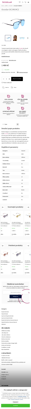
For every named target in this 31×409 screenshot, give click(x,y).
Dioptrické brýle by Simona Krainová (10, 320)
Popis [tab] (6, 124)
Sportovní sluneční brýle (7, 318)
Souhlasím (15, 405)
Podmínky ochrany (22, 396)
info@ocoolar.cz (5, 374)
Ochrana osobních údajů (7, 364)
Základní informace (6, 358)
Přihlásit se (15, 296)
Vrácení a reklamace (6, 337)
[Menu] (28, 2)
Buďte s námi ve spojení (7, 360)
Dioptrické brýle (5, 312)
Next (28, 207)
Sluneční (23, 151)
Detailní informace (6, 56)
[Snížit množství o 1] (3, 79)
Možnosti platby (5, 341)
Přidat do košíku (17, 78)
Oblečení (4, 324)
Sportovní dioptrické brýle (7, 316)
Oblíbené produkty (6, 331)
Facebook (4, 376)
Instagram (4, 379)
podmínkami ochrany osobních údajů (16, 301)
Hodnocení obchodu (6, 345)
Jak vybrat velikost (6, 335)
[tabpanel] (17, 223)
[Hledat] (23, 2)
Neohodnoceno (12, 60)
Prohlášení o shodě (6, 347)
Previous (3, 207)
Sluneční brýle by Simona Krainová (9, 322)
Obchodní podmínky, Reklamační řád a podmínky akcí (13, 362)
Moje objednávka (5, 349)
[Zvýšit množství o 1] (9, 79)
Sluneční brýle (5, 314)
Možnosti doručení (23, 72)
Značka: (5, 62)
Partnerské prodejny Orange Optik (9, 343)
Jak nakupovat (5, 333)
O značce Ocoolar (6, 355)
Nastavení (15, 402)
